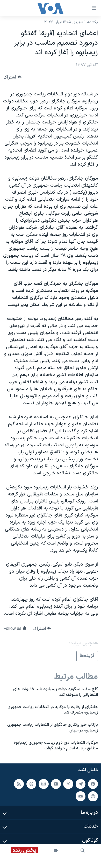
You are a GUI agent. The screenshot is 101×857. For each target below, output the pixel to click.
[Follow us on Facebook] (93, 784)
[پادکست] (93, 796)
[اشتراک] (80, 796)
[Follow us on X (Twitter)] (68, 784)
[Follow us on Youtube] (56, 784)
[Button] (12, 77)
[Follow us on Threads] (31, 784)
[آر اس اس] (19, 784)
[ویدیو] (56, 850)
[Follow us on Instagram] (43, 784)
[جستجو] (82, 850)
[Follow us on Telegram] (80, 784)
